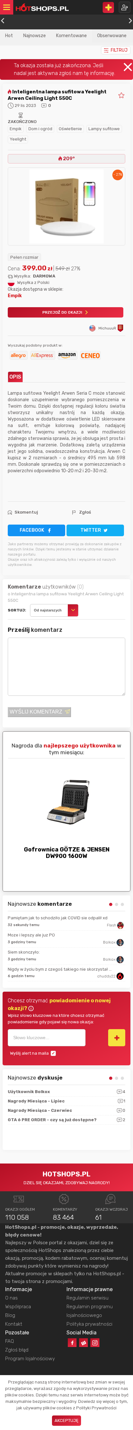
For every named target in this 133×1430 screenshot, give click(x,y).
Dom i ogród (40, 128)
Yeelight (18, 139)
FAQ (9, 1341)
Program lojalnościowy (30, 1359)
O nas (11, 1298)
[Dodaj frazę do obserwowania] (116, 1037)
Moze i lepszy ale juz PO (31, 935)
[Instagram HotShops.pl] (94, 1342)
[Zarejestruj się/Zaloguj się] (124, 7)
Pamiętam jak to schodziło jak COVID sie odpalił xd (57, 917)
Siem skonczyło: (24, 952)
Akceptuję (66, 1420)
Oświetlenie (70, 128)
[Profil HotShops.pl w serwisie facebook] (72, 1342)
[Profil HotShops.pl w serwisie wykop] (83, 1342)
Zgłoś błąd (16, 1350)
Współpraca (18, 1307)
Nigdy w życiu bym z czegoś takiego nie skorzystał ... (60, 969)
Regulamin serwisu (87, 1298)
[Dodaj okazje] (108, 7)
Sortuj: (17, 610)
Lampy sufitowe (104, 128)
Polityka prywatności (89, 1324)
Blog (10, 1315)
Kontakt (13, 1324)
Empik (16, 128)
